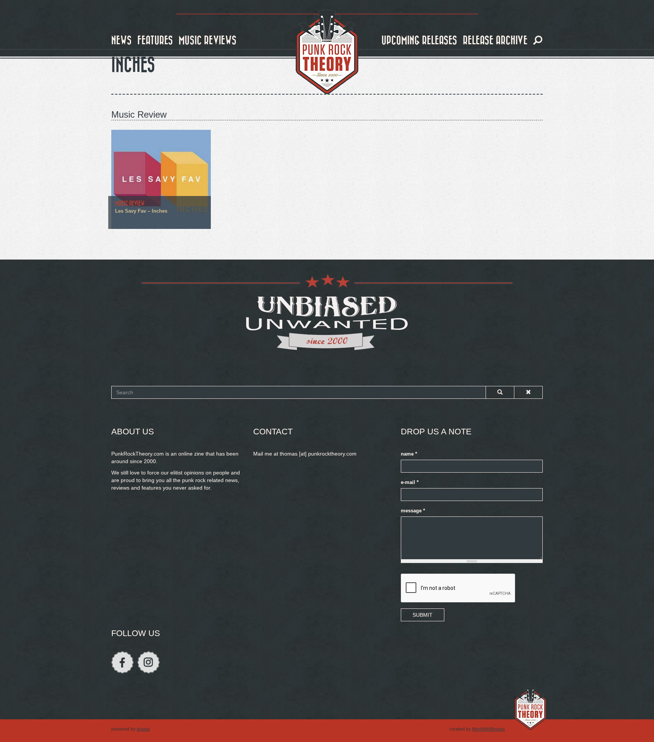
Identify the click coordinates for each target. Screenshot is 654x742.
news (121, 41)
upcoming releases (419, 41)
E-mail (410, 482)
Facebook (122, 662)
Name (409, 454)
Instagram (148, 662)
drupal (143, 729)
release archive (495, 41)
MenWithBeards (488, 729)
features (155, 41)
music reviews (208, 41)
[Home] (327, 52)
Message (413, 510)
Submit (423, 615)
